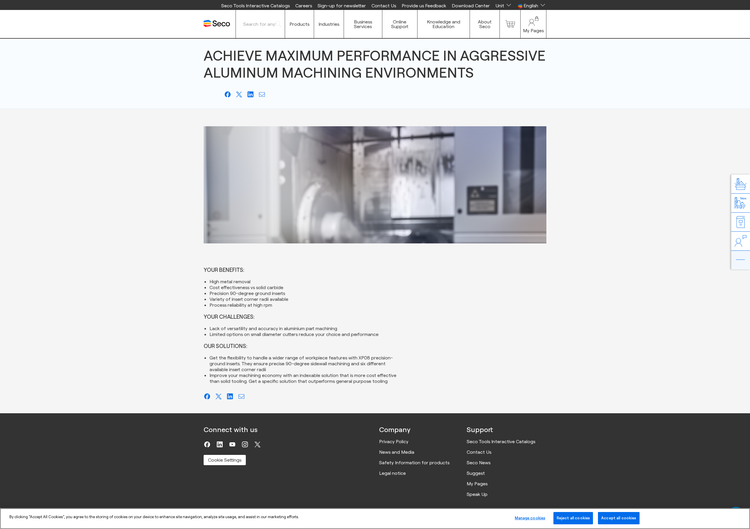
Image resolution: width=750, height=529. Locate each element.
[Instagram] (244, 444)
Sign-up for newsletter (342, 5)
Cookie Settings (224, 460)
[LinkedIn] (219, 444)
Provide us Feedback (424, 5)
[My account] (533, 24)
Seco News (478, 462)
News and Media (396, 452)
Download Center (471, 5)
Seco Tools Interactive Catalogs (255, 5)
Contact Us (383, 5)
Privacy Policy (393, 441)
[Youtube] (232, 444)
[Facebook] (207, 444)
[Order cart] (510, 24)
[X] (257, 444)
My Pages (477, 484)
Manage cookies (530, 518)
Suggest (476, 473)
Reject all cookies (573, 518)
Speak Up (477, 494)
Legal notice (392, 473)
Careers (303, 5)
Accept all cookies (618, 518)
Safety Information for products (414, 462)
